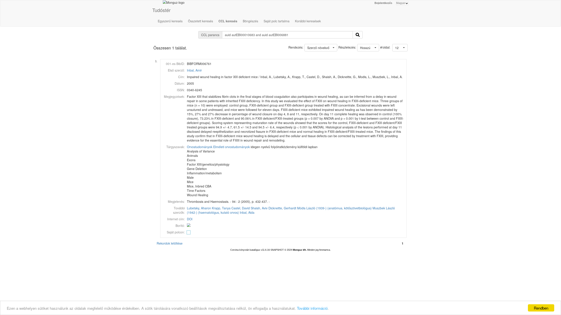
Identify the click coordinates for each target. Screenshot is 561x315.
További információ (312, 308)
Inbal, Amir (194, 70)
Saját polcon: (176, 232)
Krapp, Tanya (221, 208)
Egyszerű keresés (170, 21)
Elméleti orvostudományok (231, 147)
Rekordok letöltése (170, 243)
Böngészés (250, 21)
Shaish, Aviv (259, 208)
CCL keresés (227, 21)
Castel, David (240, 208)
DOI (189, 219)
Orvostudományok (199, 147)
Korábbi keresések (308, 21)
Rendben (541, 308)
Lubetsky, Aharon (199, 208)
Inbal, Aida (247, 212)
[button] (400, 47)
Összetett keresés (200, 21)
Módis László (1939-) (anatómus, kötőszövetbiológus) (334, 208)
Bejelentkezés (383, 3)
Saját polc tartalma (276, 21)
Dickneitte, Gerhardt (282, 208)
